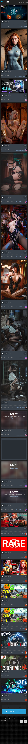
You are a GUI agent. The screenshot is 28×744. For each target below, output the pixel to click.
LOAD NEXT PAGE (15, 712)
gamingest (22, 26)
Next (20, 707)
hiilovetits (22, 533)
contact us (23, 718)
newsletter (3, 720)
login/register (14, 418)
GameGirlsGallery (20, 100)
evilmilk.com (10, 718)
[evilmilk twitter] (25, 721)
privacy (18, 718)
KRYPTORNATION (20, 76)
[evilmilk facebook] (21, 721)
